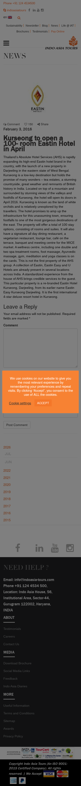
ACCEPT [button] (43, 403)
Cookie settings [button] (20, 403)
